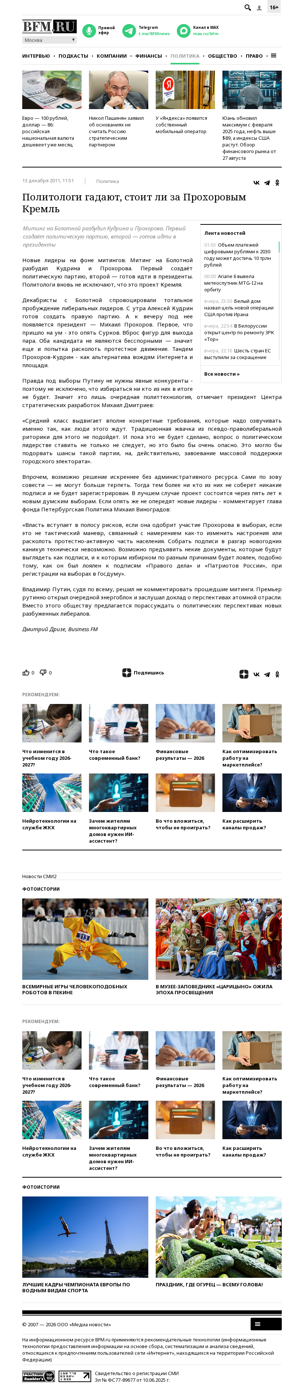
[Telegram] (266, 182)
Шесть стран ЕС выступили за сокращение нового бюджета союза (237, 357)
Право (254, 56)
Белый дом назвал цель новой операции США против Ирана (239, 308)
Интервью (36, 56)
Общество (222, 56)
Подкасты (73, 56)
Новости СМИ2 (39, 876)
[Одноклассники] (277, 182)
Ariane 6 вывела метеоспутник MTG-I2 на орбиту (233, 283)
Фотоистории (41, 889)
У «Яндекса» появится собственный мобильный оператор (181, 125)
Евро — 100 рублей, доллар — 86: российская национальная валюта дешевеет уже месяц (48, 131)
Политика (185, 56)
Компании (112, 56)
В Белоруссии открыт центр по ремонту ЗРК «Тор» (239, 332)
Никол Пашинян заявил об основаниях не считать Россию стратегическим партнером (116, 131)
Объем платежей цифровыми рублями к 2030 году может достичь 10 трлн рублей (237, 254)
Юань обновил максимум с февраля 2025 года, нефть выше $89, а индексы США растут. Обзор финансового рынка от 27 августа (249, 138)
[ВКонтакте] (256, 182)
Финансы (148, 56)
